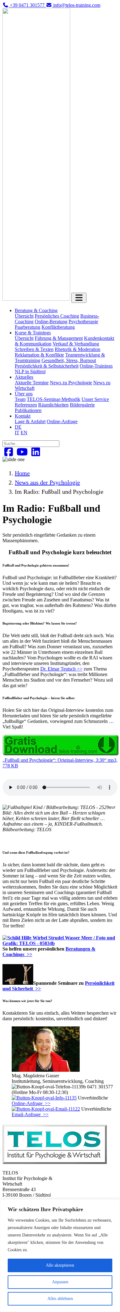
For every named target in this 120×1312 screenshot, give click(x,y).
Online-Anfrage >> (31, 1103)
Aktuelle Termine (32, 382)
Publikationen (28, 410)
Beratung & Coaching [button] (36, 310)
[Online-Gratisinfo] (44, 1097)
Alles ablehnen (60, 1298)
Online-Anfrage (62, 421)
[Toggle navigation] (78, 298)
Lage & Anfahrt (30, 421)
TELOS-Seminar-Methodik (53, 399)
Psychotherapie (83, 321)
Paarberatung (27, 327)
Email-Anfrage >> (30, 1114)
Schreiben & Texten (34, 349)
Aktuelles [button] (24, 377)
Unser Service (95, 399)
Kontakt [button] (22, 416)
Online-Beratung (51, 321)
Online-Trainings (96, 366)
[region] (60, 1255)
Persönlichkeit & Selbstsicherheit (46, 366)
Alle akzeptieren (60, 1265)
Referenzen (26, 404)
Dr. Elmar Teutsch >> (61, 668)
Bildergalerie (82, 404)
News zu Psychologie (71, 382)
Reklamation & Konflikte (39, 354)
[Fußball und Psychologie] (60, 754)
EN (24, 432)
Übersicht (24, 316)
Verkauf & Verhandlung (76, 343)
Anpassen (60, 1282)
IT (17, 432)
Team (20, 399)
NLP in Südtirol (30, 371)
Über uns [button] (24, 393)
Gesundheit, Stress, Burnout (69, 360)
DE (18, 427)
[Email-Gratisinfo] (46, 1109)
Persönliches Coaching (57, 316)
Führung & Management (59, 338)
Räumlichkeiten (53, 404)
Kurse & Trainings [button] (33, 332)
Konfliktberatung (58, 327)
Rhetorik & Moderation (77, 349)
